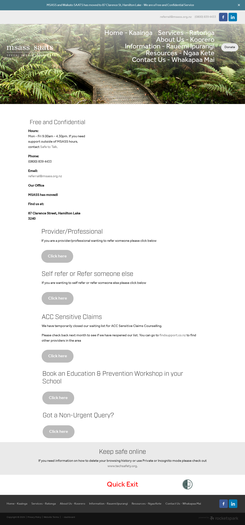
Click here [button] (57, 256)
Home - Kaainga (128, 33)
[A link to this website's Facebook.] (223, 17)
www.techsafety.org (122, 466)
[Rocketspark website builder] (218, 519)
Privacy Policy (34, 517)
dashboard (69, 517)
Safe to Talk (48, 147)
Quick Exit (122, 484)
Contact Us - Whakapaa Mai (173, 60)
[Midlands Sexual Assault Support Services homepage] (30, 47)
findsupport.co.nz (173, 335)
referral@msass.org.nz (176, 17)
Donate (229, 47)
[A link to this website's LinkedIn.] (232, 17)
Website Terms (51, 517)
